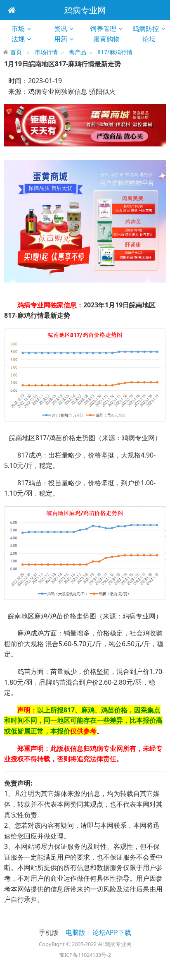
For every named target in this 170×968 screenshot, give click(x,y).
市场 (18, 28)
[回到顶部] (159, 957)
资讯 (60, 28)
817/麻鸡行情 (114, 52)
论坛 (152, 38)
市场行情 (46, 52)
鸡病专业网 (85, 10)
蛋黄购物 (109, 38)
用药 (60, 38)
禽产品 (77, 52)
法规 (18, 38)
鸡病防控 (145, 28)
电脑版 (75, 932)
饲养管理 (103, 28)
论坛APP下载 (111, 932)
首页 (16, 52)
